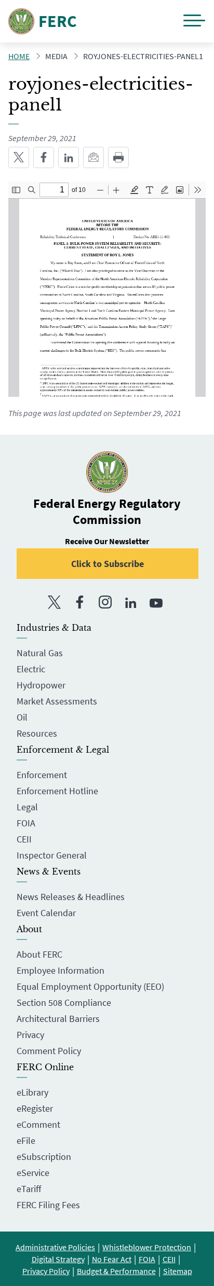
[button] (194, 22)
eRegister (35, 1108)
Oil (22, 717)
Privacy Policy (46, 1271)
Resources (37, 733)
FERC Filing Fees (48, 1205)
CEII (24, 839)
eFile (26, 1140)
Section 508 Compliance (64, 1002)
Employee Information (60, 970)
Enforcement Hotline (57, 791)
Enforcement (42, 775)
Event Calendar (46, 913)
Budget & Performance (116, 1271)
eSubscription (44, 1157)
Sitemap (177, 1271)
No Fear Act (111, 1259)
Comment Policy (49, 1051)
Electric (31, 669)
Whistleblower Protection (146, 1247)
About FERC (39, 954)
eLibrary (32, 1092)
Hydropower (41, 685)
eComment (38, 1124)
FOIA (26, 823)
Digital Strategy (58, 1259)
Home (19, 56)
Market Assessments (57, 701)
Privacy (30, 1035)
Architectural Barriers (58, 1019)
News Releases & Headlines (71, 897)
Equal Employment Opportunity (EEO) (90, 986)
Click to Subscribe (107, 564)
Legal (27, 807)
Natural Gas (40, 653)
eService (33, 1173)
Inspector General (52, 855)
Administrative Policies (55, 1247)
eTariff (29, 1189)
